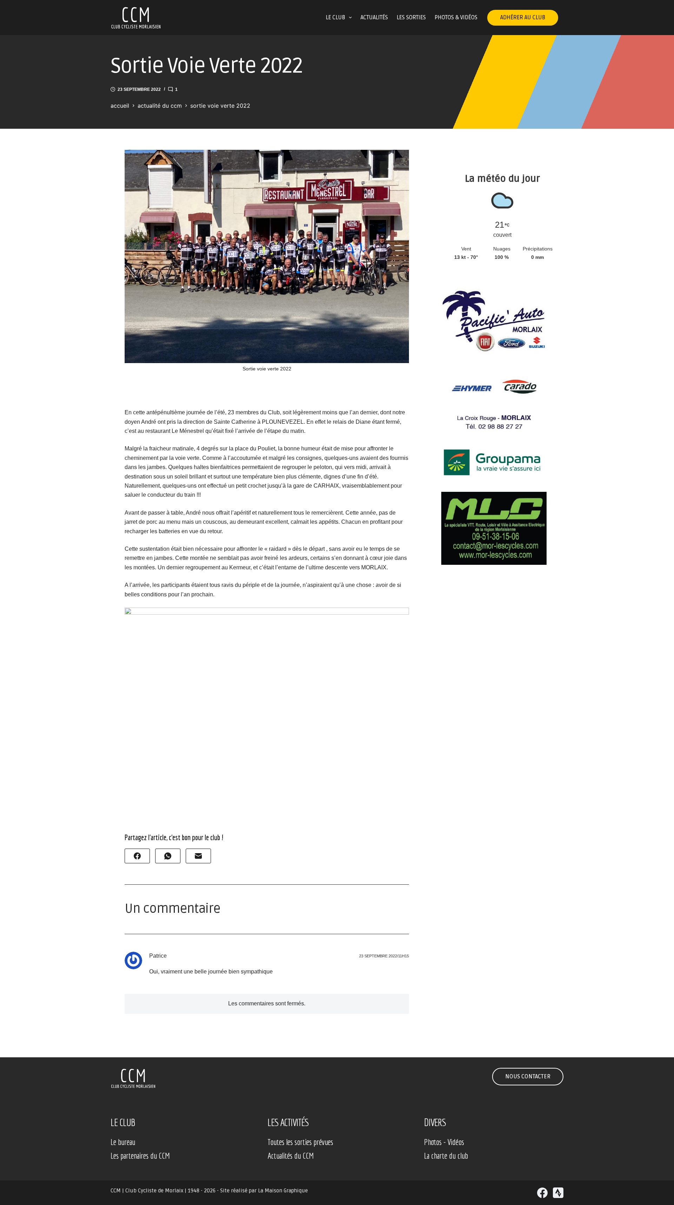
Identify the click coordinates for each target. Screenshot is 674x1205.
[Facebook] (137, 856)
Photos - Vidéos (444, 1142)
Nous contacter (527, 1076)
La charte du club (446, 1155)
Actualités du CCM (290, 1155)
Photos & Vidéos (456, 17)
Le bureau (123, 1142)
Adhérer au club (522, 17)
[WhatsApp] (167, 856)
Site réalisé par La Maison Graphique (264, 1190)
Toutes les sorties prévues (300, 1142)
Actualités (374, 17)
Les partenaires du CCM (140, 1155)
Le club (335, 17)
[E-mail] (198, 856)
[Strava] (558, 1192)
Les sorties (411, 17)
